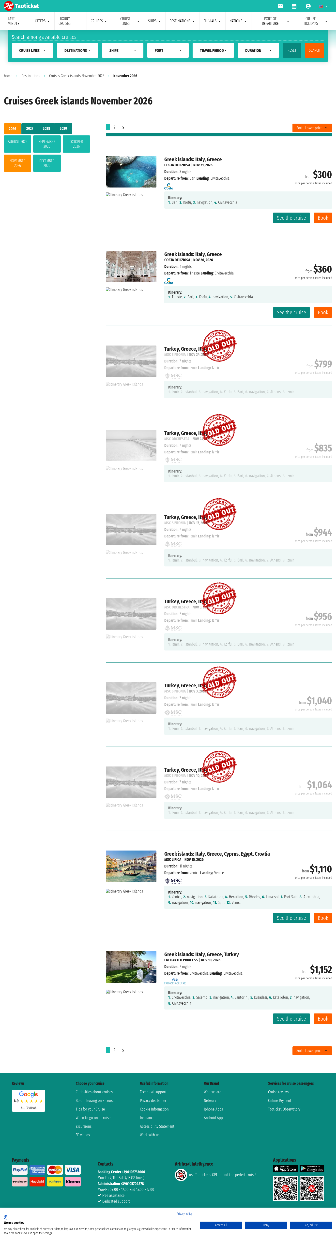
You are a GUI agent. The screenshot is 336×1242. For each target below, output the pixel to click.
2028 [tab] (46, 128)
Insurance (147, 1117)
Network (210, 1100)
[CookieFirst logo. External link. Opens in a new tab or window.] (5, 1217)
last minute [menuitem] (13, 21)
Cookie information (154, 1109)
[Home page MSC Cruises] (173, 879)
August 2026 (17, 141)
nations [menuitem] (235, 21)
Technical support (153, 1092)
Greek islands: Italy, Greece (193, 159)
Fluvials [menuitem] (209, 21)
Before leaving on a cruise (95, 1100)
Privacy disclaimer (153, 1100)
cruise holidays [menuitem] (311, 21)
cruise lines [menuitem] (125, 21)
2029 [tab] (63, 128)
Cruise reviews (278, 1092)
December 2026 (47, 163)
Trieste (195, 273)
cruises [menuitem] (97, 21)
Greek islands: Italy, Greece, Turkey (201, 954)
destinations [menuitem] (179, 21)
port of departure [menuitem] (270, 21)
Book (323, 218)
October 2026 (76, 144)
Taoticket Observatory (284, 1109)
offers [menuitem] (40, 21)
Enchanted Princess (181, 960)
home (8, 75)
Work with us (149, 1135)
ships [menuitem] (152, 21)
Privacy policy (184, 1213)
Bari (193, 178)
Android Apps (214, 1117)
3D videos (83, 1135)
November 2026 (18, 163)
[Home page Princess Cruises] (175, 980)
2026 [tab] (12, 128)
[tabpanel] (47, 154)
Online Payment (279, 1100)
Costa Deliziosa (177, 165)
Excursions (84, 1126)
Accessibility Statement (157, 1126)
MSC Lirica (172, 859)
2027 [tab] (29, 128)
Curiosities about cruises (94, 1092)
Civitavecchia (199, 973)
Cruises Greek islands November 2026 (76, 75)
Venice (194, 872)
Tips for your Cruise (90, 1109)
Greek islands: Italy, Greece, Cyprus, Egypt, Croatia (217, 854)
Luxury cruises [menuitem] (65, 21)
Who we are (212, 1092)
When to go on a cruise (93, 1117)
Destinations (30, 75)
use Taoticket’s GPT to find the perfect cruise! (222, 1174)
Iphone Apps (213, 1109)
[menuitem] (280, 6)
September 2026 (47, 144)
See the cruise (291, 218)
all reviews (28, 1107)
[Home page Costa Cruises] (168, 185)
